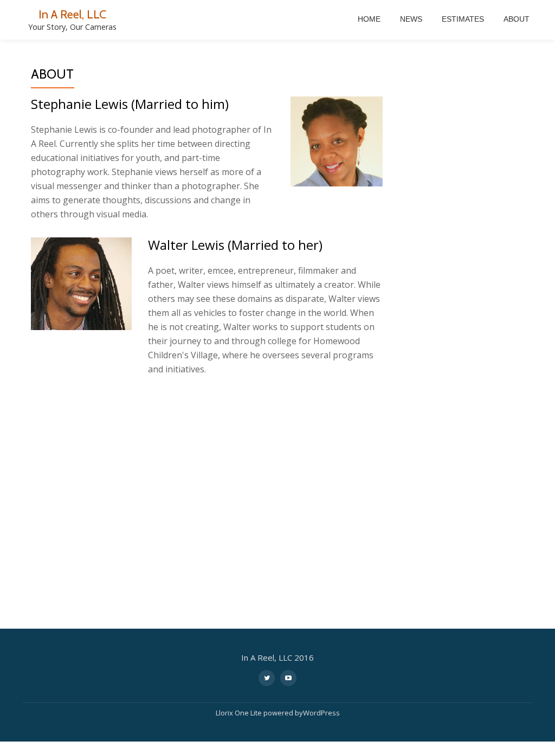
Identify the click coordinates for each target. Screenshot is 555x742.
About (517, 19)
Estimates (463, 19)
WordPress (321, 713)
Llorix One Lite (239, 713)
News (411, 19)
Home (369, 19)
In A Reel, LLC (72, 14)
